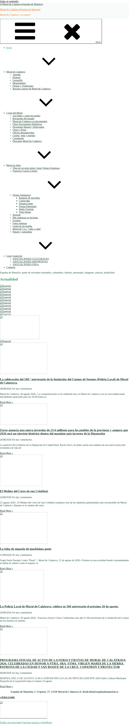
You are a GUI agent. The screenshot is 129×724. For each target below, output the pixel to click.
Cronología (18, 138)
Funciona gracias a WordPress (37, 722)
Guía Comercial (14, 256)
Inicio (9, 47)
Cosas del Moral (14, 113)
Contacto (10, 267)
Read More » (6, 402)
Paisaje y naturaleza (22, 231)
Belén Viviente (26, 209)
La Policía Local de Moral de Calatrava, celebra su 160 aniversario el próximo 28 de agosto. (59, 606)
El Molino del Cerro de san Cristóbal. (24, 491)
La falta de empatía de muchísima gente (25, 548)
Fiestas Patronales (27, 206)
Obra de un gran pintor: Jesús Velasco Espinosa (36, 168)
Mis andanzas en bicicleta (25, 217)
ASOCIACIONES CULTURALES (31, 258)
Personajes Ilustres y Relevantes (28, 127)
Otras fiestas (25, 212)
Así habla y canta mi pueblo (26, 115)
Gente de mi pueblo (22, 226)
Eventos (17, 220)
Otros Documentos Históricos (27, 124)
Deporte (17, 215)
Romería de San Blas (29, 198)
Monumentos (19, 83)
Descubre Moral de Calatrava (27, 141)
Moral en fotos (13, 165)
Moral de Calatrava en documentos (30, 121)
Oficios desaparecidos (23, 132)
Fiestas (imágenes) (22, 195)
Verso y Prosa (19, 129)
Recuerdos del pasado (23, 118)
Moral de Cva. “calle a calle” (27, 229)
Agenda (16, 74)
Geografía (17, 80)
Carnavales (24, 200)
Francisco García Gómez (25, 171)
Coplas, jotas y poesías (24, 135)
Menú (98, 42)
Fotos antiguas (20, 223)
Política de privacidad (10, 722)
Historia (16, 77)
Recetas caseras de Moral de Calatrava (32, 88)
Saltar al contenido (9, 1)
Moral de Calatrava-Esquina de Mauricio (20, 9)
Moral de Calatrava (15, 71)
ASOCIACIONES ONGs (26, 264)
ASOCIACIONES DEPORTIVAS (30, 261)
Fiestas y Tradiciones (23, 86)
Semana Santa (26, 203)
